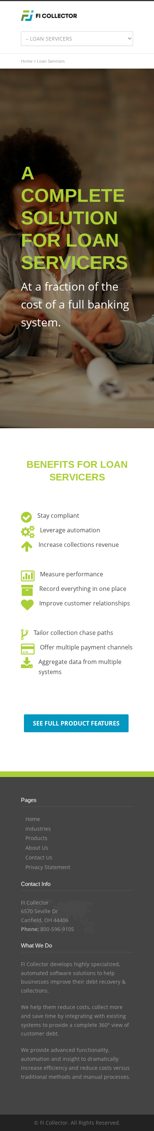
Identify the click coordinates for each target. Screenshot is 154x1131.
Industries (38, 828)
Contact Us (38, 857)
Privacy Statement (47, 867)
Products (36, 838)
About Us (36, 847)
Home (27, 61)
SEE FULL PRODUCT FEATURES (76, 723)
